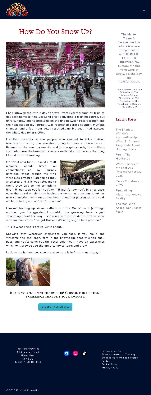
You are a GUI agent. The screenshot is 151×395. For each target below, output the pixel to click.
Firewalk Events (111, 351)
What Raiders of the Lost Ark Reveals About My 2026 (128, 170)
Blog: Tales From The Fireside (120, 357)
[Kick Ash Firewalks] (17, 9)
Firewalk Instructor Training (118, 354)
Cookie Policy (110, 364)
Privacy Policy (110, 367)
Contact (106, 361)
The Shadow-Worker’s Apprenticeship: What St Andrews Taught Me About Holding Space (128, 139)
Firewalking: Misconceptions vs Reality (128, 194)
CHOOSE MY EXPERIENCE (55, 307)
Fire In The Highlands (123, 157)
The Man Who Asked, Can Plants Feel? (128, 208)
